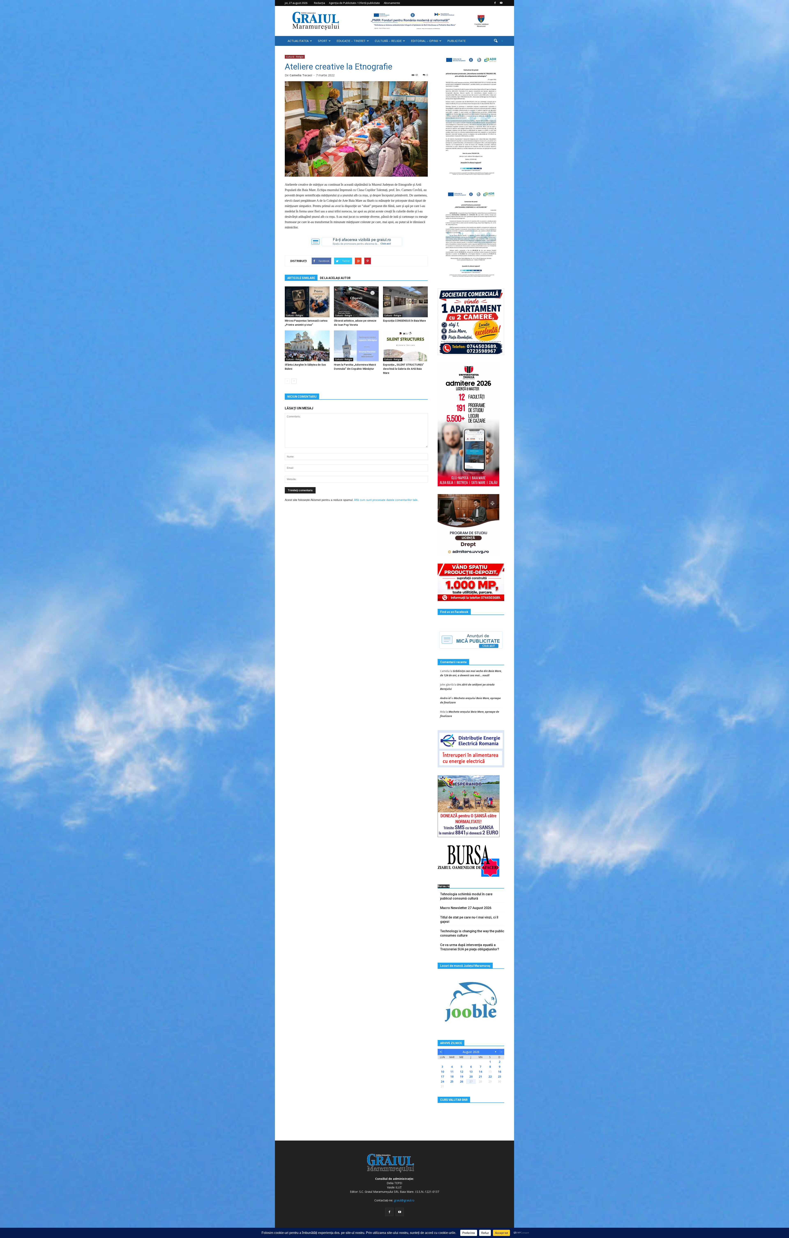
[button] (497, 41)
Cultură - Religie (294, 56)
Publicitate (456, 41)
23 (499, 1076)
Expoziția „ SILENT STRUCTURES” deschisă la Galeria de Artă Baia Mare (403, 368)
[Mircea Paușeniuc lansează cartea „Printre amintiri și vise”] (307, 301)
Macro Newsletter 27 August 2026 (465, 908)
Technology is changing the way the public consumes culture (472, 933)
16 (499, 1072)
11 (451, 1072)
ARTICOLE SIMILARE (301, 278)
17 (442, 1076)
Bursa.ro (444, 886)
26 (461, 1081)
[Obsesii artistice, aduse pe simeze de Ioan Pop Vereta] (356, 301)
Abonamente (392, 3)
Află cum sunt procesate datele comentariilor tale (386, 499)
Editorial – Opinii (424, 41)
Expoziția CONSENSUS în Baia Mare (404, 320)
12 (461, 1072)
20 (471, 1076)
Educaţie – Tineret (351, 41)
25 (451, 1081)
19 (461, 1076)
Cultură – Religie (388, 41)
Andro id (445, 698)
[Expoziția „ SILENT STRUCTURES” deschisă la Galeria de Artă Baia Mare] (405, 345)
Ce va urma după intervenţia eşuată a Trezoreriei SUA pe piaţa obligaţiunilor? (469, 947)
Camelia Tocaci (301, 75)
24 (442, 1081)
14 (480, 1072)
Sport (322, 41)
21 (480, 1076)
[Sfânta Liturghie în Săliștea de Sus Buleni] (307, 345)
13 (471, 1072)
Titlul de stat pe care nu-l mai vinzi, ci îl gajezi (469, 919)
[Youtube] (501, 2)
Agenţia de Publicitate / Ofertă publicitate (354, 3)
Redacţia (319, 3)
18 (451, 1076)
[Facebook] (495, 2)
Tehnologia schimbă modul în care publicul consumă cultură (466, 896)
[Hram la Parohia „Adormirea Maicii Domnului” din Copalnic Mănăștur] (356, 345)
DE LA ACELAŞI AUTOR (335, 278)
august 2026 (471, 1052)
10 (442, 1072)
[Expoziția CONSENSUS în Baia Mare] (405, 301)
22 (490, 1076)
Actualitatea (298, 41)
